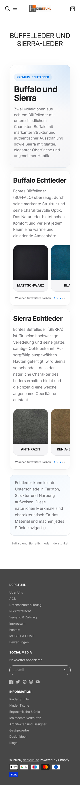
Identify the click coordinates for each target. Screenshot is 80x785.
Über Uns (16, 592)
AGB (12, 598)
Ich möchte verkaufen (25, 718)
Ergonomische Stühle (24, 711)
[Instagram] (31, 682)
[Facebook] (11, 682)
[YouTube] (38, 682)
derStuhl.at (31, 760)
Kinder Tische (19, 705)
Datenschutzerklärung (25, 605)
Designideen (18, 736)
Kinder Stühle (19, 699)
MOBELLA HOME (21, 636)
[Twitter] (18, 682)
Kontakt (14, 630)
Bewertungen (19, 642)
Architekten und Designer (27, 724)
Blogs (13, 743)
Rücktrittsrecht (20, 611)
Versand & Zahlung (23, 617)
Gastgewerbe (19, 730)
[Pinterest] (24, 682)
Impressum (17, 623)
